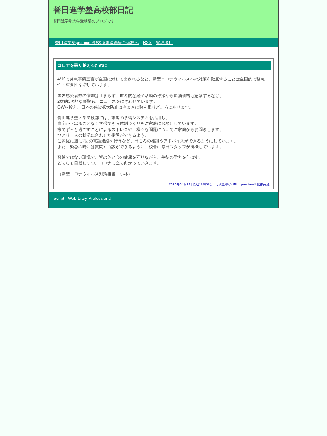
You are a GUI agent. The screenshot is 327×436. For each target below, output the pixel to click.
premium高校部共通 (255, 184)
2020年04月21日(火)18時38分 (191, 184)
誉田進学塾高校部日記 (93, 9)
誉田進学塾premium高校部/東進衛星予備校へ (97, 42)
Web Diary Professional (89, 198)
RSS (147, 42)
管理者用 (164, 42)
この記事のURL (227, 184)
